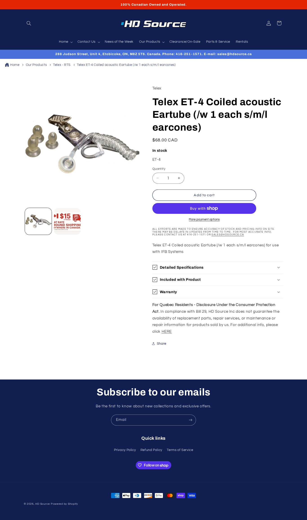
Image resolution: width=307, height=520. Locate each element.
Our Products (36, 65)
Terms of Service (180, 450)
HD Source (42, 504)
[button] (29, 23)
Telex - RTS (62, 65)
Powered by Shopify (64, 504)
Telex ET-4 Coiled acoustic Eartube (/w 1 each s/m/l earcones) (126, 65)
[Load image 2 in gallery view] (67, 221)
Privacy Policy (125, 450)
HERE (167, 331)
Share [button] (161, 343)
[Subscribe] (190, 420)
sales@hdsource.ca (227, 234)
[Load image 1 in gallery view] (38, 221)
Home (15, 65)
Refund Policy (151, 450)
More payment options (204, 219)
